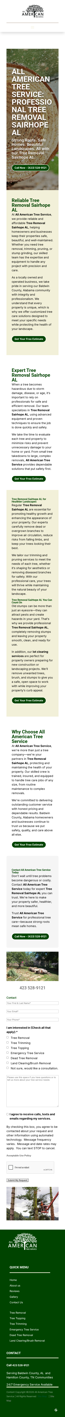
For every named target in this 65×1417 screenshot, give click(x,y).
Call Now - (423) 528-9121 (30, 167)
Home (13, 1280)
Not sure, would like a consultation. (34, 1068)
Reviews (14, 1291)
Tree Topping (20, 1048)
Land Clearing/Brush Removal (31, 1063)
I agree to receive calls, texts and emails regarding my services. (32, 1116)
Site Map (42, 1396)
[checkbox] (7, 1037)
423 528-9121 (33, 987)
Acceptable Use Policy (18, 1155)
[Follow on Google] (56, 1410)
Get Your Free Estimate (29, 339)
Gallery (14, 1296)
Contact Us (16, 1302)
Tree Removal (20, 1037)
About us (15, 1285)
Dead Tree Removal (24, 1058)
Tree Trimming (20, 1043)
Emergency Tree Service (27, 1053)
